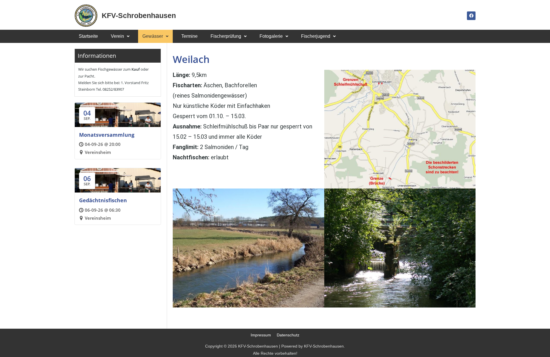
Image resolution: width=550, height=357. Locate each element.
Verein (117, 36)
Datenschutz (288, 335)
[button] (120, 36)
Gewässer (152, 36)
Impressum (261, 335)
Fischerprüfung (226, 36)
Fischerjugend (315, 36)
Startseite (88, 36)
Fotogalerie (271, 36)
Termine (189, 36)
